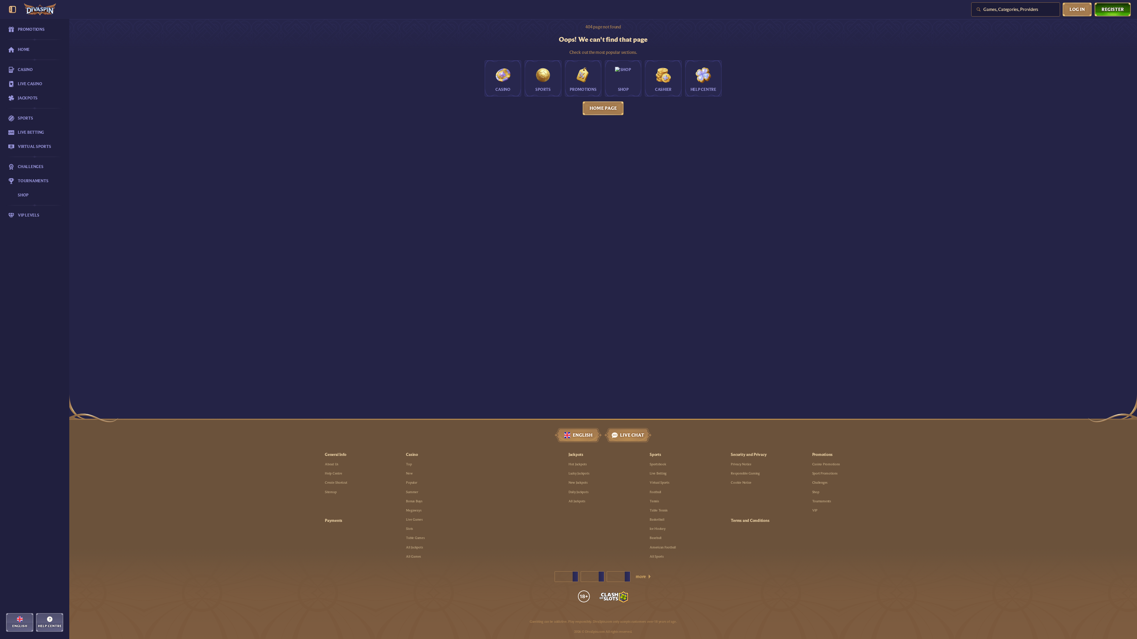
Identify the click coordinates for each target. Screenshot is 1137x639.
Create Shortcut (336, 482)
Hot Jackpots (577, 464)
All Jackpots (414, 547)
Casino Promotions (826, 464)
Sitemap (330, 492)
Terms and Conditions (750, 520)
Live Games (414, 519)
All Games (413, 556)
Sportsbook (658, 464)
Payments (333, 520)
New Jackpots (578, 482)
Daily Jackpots (578, 492)
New (409, 473)
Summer (412, 492)
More (641, 576)
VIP (815, 510)
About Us (331, 464)
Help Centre (333, 473)
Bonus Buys (414, 501)
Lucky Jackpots (579, 473)
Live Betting (658, 473)
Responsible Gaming (745, 473)
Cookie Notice (741, 482)
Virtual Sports (659, 482)
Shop (815, 492)
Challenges (820, 482)
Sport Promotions (825, 473)
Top (409, 464)
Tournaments (821, 501)
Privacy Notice (741, 464)
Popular (411, 482)
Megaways (413, 510)
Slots (409, 529)
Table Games (415, 538)
